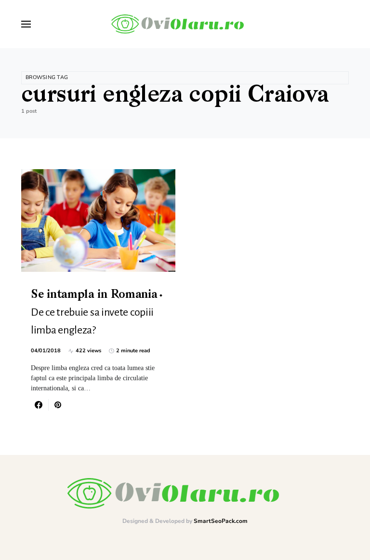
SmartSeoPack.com (221, 521)
